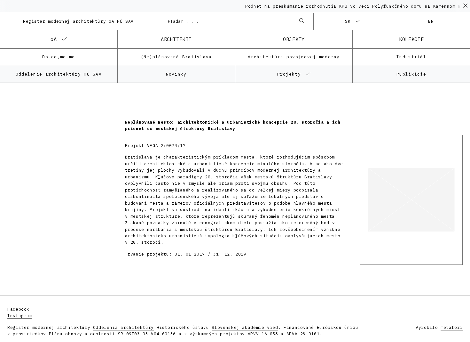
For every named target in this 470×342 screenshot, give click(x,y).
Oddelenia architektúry (123, 327)
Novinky (176, 74)
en (431, 21)
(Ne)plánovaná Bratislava (176, 57)
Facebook (18, 309)
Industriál (411, 57)
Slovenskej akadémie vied (245, 327)
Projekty (289, 74)
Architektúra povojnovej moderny (294, 57)
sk (348, 21)
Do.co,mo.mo (58, 57)
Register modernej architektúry (78, 21)
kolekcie (411, 39)
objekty (293, 39)
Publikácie (411, 74)
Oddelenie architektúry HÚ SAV (59, 74)
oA (54, 39)
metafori (452, 327)
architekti (176, 39)
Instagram (19, 315)
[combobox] (228, 21)
